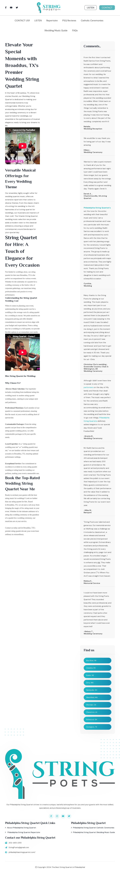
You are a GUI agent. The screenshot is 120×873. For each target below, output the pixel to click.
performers (88, 387)
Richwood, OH (91, 719)
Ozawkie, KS (91, 668)
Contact (107, 7)
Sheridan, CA (91, 705)
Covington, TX (91, 727)
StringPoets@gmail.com (19, 847)
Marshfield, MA (92, 697)
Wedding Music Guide (56, 30)
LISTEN (38, 20)
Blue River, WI (91, 660)
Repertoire (52, 20)
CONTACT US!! (22, 20)
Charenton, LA (91, 712)
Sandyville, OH (91, 690)
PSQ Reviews (69, 20)
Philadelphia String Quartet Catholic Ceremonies (93, 828)
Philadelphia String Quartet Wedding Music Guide (94, 832)
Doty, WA (89, 683)
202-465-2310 (15, 843)
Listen (90, 7)
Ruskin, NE (90, 675)
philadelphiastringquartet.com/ (22, 852)
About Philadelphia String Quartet (21, 828)
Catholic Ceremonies (92, 20)
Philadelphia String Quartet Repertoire (23, 832)
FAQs (75, 30)
